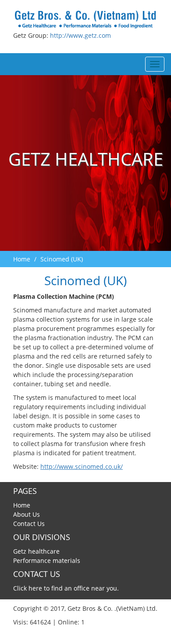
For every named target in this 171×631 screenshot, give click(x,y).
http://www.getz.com (80, 35)
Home (21, 259)
